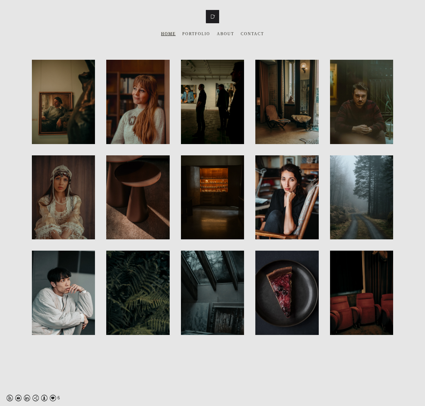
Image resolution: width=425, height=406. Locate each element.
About (225, 34)
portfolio (196, 34)
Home (168, 34)
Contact (252, 34)
